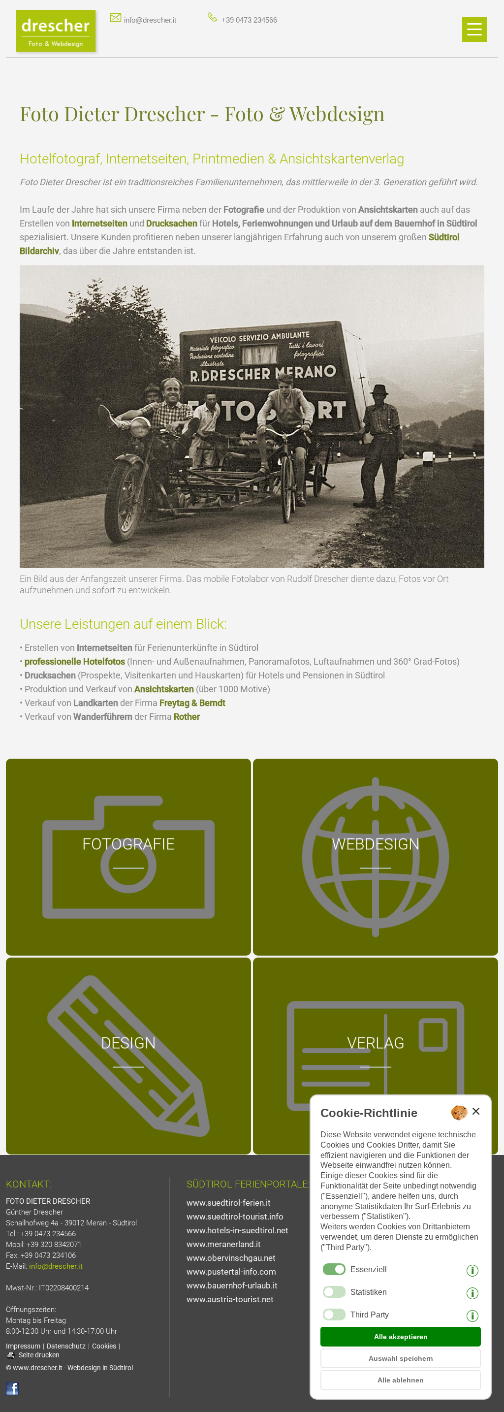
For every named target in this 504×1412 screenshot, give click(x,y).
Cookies (104, 1346)
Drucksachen (171, 223)
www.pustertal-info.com (231, 1272)
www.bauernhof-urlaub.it (232, 1285)
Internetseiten (99, 223)
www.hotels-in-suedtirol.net (237, 1230)
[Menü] (474, 29)
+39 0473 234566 (248, 20)
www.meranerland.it (224, 1244)
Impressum (23, 1346)
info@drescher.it (149, 20)
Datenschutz (66, 1346)
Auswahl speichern (401, 1358)
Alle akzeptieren (401, 1337)
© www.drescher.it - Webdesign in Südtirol (69, 1368)
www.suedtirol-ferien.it (229, 1203)
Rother (187, 716)
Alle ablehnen (401, 1380)
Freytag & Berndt (192, 703)
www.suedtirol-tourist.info (235, 1216)
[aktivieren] (334, 1292)
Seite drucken (39, 1355)
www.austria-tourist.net (230, 1299)
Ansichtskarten (164, 689)
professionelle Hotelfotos (75, 661)
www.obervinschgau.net (231, 1258)
